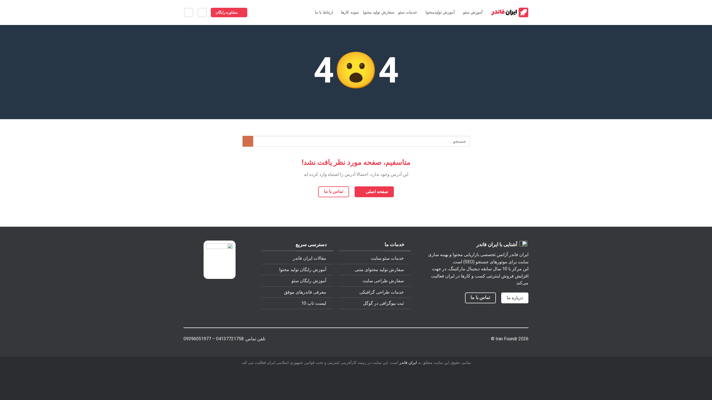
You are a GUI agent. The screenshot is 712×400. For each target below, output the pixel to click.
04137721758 (230, 338)
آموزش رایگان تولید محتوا (302, 269)
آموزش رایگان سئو (308, 280)
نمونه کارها (350, 12)
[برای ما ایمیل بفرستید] (360, 340)
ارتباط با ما (324, 12)
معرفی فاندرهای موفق (305, 292)
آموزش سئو (473, 12)
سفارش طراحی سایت (383, 280)
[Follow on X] (369, 340)
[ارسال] (248, 141)
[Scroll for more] (356, 106)
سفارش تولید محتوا (379, 12)
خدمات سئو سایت (387, 258)
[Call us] (352, 340)
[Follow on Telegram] (334, 340)
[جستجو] (188, 12)
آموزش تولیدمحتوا (440, 12)
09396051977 (197, 338)
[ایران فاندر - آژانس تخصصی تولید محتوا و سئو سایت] (509, 13)
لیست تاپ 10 (313, 303)
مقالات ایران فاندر (309, 258)
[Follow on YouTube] (343, 340)
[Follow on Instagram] (378, 340)
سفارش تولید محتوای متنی (379, 269)
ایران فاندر (408, 362)
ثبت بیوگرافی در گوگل (383, 303)
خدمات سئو (407, 12)
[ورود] (202, 12)
